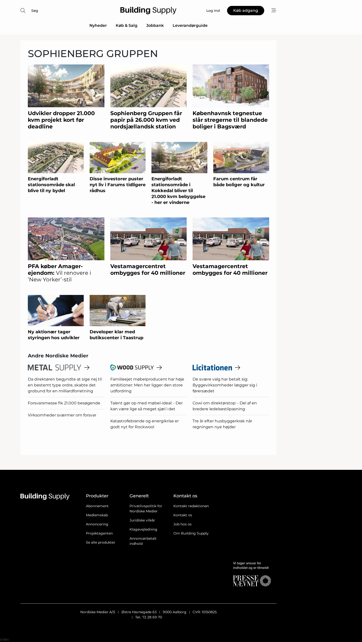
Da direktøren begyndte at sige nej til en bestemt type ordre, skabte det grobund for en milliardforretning (65, 385)
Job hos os (182, 524)
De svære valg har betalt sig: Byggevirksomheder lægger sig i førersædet (225, 385)
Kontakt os (182, 515)
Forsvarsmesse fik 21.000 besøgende (64, 403)
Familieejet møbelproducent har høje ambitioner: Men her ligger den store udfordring (147, 385)
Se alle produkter (100, 542)
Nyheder (98, 25)
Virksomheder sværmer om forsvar (62, 415)
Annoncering (97, 524)
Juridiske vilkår (142, 520)
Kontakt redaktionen (191, 506)
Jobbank (155, 25)
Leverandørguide (190, 25)
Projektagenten (99, 533)
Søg (34, 10)
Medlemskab (97, 515)
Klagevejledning (143, 529)
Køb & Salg (126, 25)
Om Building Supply (191, 533)
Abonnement (97, 506)
